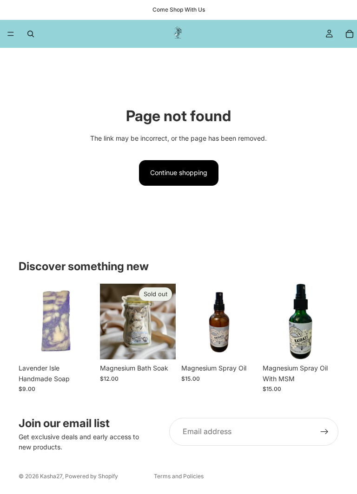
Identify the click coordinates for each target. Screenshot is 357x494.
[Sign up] (324, 432)
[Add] (80, 345)
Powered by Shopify (91, 476)
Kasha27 (51, 476)
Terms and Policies (179, 476)
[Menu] (10, 34)
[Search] (30, 34)
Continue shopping (178, 172)
